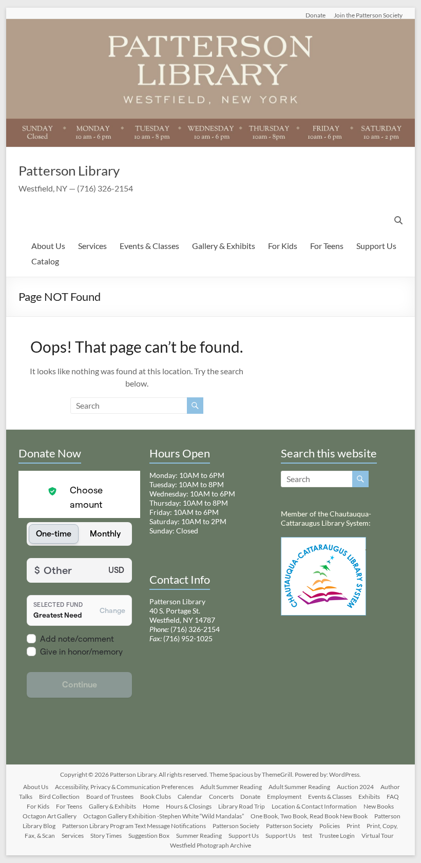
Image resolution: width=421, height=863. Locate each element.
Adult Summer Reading (231, 787)
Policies (329, 826)
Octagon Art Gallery (49, 816)
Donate (315, 14)
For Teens (326, 246)
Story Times (106, 835)
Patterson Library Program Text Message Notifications (134, 826)
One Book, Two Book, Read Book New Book (309, 816)
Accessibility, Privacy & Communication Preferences (124, 787)
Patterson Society (236, 826)
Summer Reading (199, 835)
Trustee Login (337, 835)
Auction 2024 (355, 787)
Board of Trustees (109, 796)
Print (353, 826)
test (307, 835)
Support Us (376, 246)
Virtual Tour (377, 835)
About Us (48, 246)
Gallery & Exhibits (223, 246)
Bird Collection (59, 796)
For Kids (282, 246)
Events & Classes (149, 246)
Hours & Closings (189, 806)
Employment (284, 796)
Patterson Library (69, 170)
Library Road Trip (241, 806)
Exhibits (369, 796)
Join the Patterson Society (368, 14)
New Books (378, 806)
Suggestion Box (148, 835)
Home (151, 806)
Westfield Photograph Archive (210, 845)
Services (92, 246)
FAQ (393, 796)
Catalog (45, 261)
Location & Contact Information (314, 806)
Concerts (221, 796)
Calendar (190, 796)
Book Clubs (155, 796)
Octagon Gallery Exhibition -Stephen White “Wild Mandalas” (163, 816)
